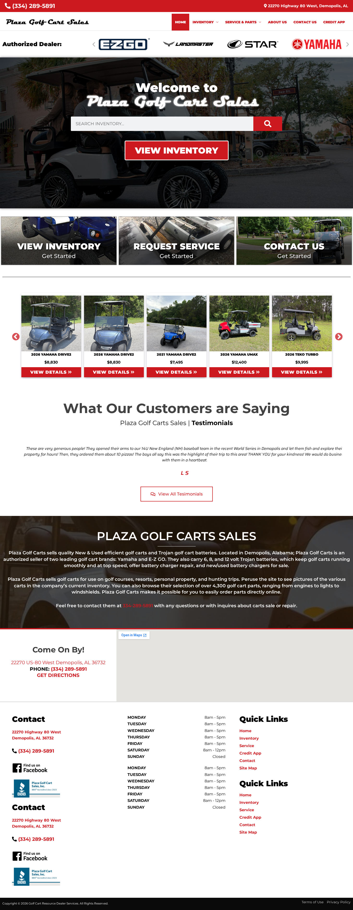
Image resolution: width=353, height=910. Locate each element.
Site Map (248, 768)
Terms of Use (312, 902)
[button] (94, 44)
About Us (277, 22)
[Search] (267, 124)
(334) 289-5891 (33, 5)
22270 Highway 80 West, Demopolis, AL (307, 6)
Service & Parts (240, 22)
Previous (14, 335)
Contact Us (304, 22)
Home (180, 22)
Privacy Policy (339, 902)
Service (246, 745)
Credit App (334, 22)
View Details (49, 372)
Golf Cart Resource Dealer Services (53, 903)
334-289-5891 (138, 605)
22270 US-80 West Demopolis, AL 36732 (58, 662)
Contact (247, 760)
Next (337, 335)
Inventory (203, 22)
